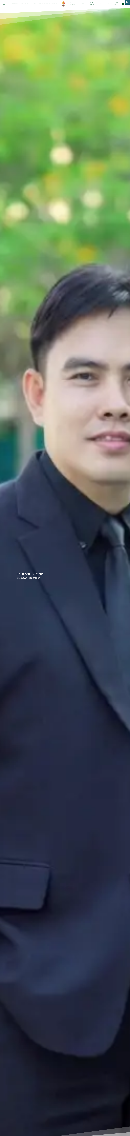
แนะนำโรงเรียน (73, 4)
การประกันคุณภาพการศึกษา (47, 4)
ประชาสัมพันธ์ (108, 4)
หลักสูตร (33, 4)
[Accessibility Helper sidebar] (127, 2)
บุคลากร (83, 4)
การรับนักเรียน (24, 4)
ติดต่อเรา (116, 4)
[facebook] (123, 4)
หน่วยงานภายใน (93, 4)
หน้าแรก (15, 4)
